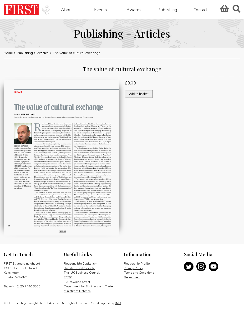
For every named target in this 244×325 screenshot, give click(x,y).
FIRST (21, 9)
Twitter (188, 266)
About (67, 9)
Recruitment (132, 277)
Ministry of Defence (77, 291)
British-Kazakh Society (79, 268)
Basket (224, 10)
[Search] (236, 10)
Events (100, 9)
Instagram (201, 266)
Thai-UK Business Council (82, 273)
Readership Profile (137, 263)
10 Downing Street (77, 282)
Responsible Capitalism (80, 263)
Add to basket (138, 94)
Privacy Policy (133, 268)
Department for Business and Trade (88, 286)
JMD (118, 303)
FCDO (68, 277)
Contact (200, 9)
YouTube (213, 266)
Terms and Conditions (139, 273)
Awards (134, 9)
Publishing (167, 9)
